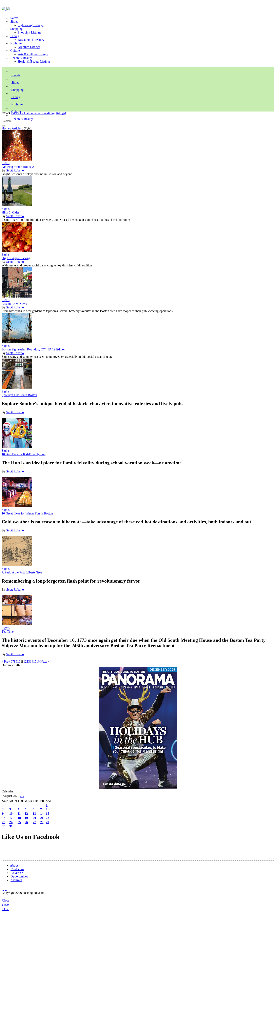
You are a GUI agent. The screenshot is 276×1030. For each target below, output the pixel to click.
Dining (14, 36)
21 (41, 818)
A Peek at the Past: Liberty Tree (22, 572)
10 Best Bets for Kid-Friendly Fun (23, 454)
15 (34, 661)
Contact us (17, 869)
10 (18, 661)
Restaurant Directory (31, 39)
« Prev (6, 661)
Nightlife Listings (29, 47)
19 (26, 818)
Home (5, 128)
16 (38, 661)
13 (28, 661)
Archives (16, 880)
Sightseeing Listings (30, 25)
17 (11, 818)
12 (25, 661)
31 (11, 826)
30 (3, 826)
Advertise (17, 872)
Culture (15, 50)
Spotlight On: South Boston (19, 395)
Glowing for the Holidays (18, 166)
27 (34, 822)
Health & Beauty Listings (34, 61)
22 (47, 818)
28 (41, 822)
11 (19, 813)
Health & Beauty (21, 58)
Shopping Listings (29, 32)
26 (26, 822)
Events (14, 18)
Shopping (16, 29)
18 (19, 818)
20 (34, 818)
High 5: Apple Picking (16, 258)
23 (3, 822)
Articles (17, 128)
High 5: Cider (10, 212)
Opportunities (19, 876)
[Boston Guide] (4, 8)
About (14, 865)
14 (31, 661)
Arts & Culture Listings (33, 54)
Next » (44, 661)
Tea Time (8, 631)
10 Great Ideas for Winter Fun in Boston (27, 513)
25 (19, 822)
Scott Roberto (15, 170)
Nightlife (16, 43)
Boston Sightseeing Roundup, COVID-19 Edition (33, 349)
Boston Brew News (14, 303)
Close (5, 900)
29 (47, 822)
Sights (14, 21)
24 (11, 822)
